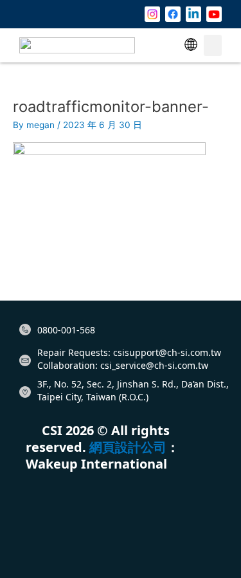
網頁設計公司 (127, 447)
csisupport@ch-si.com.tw (167, 352)
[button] (191, 45)
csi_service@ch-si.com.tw (154, 365)
